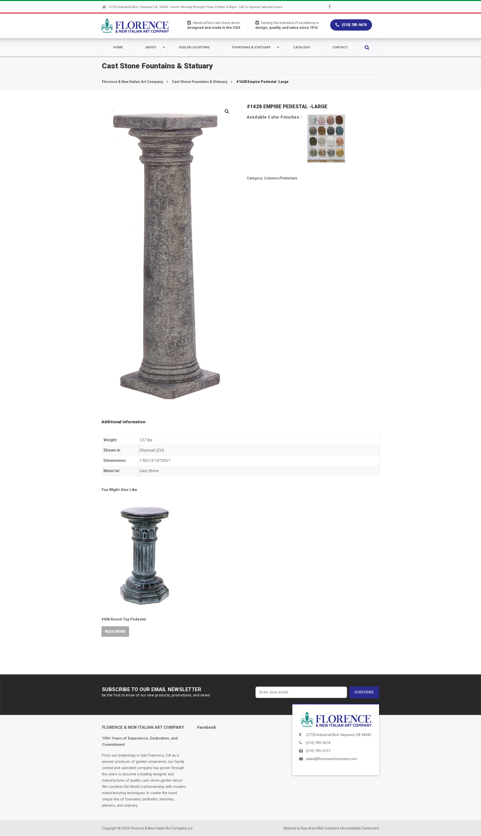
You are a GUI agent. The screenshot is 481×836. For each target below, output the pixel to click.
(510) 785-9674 (354, 25)
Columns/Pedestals (280, 178)
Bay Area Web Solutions (320, 828)
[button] (226, 111)
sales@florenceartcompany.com (331, 759)
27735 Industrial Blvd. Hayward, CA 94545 (338, 735)
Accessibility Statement (360, 828)
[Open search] (367, 47)
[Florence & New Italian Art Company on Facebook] (329, 6)
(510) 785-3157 (318, 751)
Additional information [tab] (123, 422)
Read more (115, 632)
